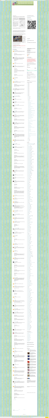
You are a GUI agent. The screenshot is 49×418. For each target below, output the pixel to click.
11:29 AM (15, 226)
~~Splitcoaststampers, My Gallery (30, 332)
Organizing (28, 272)
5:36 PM (14, 271)
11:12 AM (15, 219)
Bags (27, 183)
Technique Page (28, 310)
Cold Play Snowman (29, 113)
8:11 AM (14, 161)
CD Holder (28, 202)
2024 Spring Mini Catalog (29, 169)
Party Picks (28, 277)
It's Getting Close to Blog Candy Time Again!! (31, 110)
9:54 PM (14, 55)
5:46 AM (14, 117)
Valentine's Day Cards (29, 321)
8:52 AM (14, 395)
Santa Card (28, 291)
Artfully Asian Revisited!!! (30, 123)
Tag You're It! (29, 134)
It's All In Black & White (29, 111)
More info (32, 417)
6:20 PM (14, 368)
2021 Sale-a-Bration (29, 161)
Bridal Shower (28, 191)
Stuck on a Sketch (29, 136)
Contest (28, 212)
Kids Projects (28, 248)
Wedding (28, 324)
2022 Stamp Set (28, 165)
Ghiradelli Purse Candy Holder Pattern (31, 114)
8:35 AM (14, 168)
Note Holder (28, 267)
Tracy (14, 296)
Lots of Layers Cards (29, 249)
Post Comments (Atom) (17, 410)
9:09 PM (14, 298)
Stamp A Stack (28, 301)
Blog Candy (29, 101)
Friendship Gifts (28, 227)
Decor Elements (28, 216)
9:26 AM (14, 193)
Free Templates (28, 226)
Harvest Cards (28, 240)
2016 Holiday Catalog (29, 146)
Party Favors (28, 276)
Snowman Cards (28, 298)
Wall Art (28, 323)
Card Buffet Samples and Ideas (29, 197)
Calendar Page (28, 194)
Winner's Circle (28, 328)
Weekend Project (28, 327)
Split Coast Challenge (29, 299)
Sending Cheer (28, 294)
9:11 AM (14, 185)
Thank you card (28, 313)
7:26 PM (14, 288)
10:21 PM (15, 388)
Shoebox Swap (28, 295)
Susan (14, 257)
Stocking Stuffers (28, 305)
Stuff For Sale (28, 306)
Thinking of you (28, 316)
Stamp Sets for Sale (29, 302)
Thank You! (29, 124)
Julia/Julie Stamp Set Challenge (29, 245)
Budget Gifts (28, 193)
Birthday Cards (28, 186)
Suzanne (15, 243)
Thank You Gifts (28, 314)
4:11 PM (14, 263)
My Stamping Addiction (29, 337)
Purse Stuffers (28, 284)
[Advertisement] (24, 11)
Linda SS (15, 217)
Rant (27, 287)
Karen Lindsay (15, 77)
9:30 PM (14, 303)
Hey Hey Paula (15, 374)
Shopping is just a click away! (29, 18)
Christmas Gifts (28, 207)
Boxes (27, 190)
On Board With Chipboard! (30, 112)
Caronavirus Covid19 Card (29, 201)
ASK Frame (28, 180)
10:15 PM (15, 67)
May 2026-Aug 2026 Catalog (29, 256)
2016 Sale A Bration (29, 147)
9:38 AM (14, 196)
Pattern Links (28, 278)
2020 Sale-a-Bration (29, 157)
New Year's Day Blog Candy (29, 266)
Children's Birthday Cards (29, 204)
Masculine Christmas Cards (29, 252)
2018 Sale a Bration (29, 153)
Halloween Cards (28, 237)
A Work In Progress (29, 105)
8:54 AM (14, 175)
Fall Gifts (28, 223)
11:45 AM (15, 230)
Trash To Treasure (28, 320)
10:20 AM (15, 212)
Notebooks (28, 270)
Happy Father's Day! (29, 129)
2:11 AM (14, 106)
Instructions (28, 244)
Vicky (14, 139)
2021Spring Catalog (29, 162)
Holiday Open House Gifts (29, 241)
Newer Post (14, 409)
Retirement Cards (28, 288)
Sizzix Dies (28, 296)
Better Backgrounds (29, 109)
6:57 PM (14, 346)
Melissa (14, 101)
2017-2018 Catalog (28, 150)
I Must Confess (29, 107)
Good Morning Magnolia (29, 234)
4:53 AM (14, 109)
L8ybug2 (15, 146)
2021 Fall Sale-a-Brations (29, 160)
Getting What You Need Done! (30, 106)
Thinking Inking (28, 340)
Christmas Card (28, 205)
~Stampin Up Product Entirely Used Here (30, 143)
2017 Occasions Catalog (29, 149)
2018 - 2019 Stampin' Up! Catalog (30, 151)
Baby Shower (28, 182)
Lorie (14, 65)
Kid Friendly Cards (28, 247)
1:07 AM (14, 94)
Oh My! (28, 132)
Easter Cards (28, 220)
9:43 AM (14, 323)
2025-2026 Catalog (28, 173)
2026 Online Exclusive (29, 175)
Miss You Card (28, 259)
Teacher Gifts (28, 309)
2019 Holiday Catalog (29, 154)
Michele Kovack (15, 308)
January (28, 140)
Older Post (24, 409)
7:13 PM (14, 284)
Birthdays (28, 187)
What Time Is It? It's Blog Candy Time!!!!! (31, 108)
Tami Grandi (15, 143)
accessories (28, 178)
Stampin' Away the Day (29, 339)
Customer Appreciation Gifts (29, 215)
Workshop (28, 330)
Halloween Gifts (28, 238)
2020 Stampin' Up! (28, 158)
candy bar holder (28, 196)
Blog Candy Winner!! (29, 104)
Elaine (14, 180)
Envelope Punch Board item (29, 222)
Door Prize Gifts (28, 219)
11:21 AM (15, 327)
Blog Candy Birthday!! (31, 366)
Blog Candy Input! (29, 130)
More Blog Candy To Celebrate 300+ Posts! (31, 103)
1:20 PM (14, 237)
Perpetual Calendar (29, 280)
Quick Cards (28, 285)
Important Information (29, 102)
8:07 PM (14, 353)
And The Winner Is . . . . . (30, 122)
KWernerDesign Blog (29, 335)
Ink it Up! (28, 333)
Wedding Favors (28, 325)
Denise (14, 174)
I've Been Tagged (28, 243)
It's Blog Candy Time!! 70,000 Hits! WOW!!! (31, 127)
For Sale (28, 225)
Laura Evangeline (15, 246)
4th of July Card (28, 176)
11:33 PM (15, 79)
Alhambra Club (15, 50)
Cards (27, 200)
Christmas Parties (28, 208)
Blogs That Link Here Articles (29, 189)
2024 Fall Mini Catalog (29, 168)
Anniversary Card (28, 179)
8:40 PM (14, 379)
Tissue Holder (28, 319)
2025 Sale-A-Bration (29, 172)
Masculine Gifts (28, 254)
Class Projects (28, 209)
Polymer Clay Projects (29, 283)
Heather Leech (15, 277)
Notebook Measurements (29, 269)
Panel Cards (28, 274)
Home (19, 409)
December (29, 96)
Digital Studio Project (29, 218)
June (28, 100)
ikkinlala (14, 250)
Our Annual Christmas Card (29, 273)
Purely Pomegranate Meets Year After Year (31, 115)
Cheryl (14, 133)
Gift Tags (28, 233)
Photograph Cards (28, 281)
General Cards (28, 230)
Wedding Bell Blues (29, 125)
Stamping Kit (28, 303)
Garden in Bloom (28, 229)
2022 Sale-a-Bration (29, 164)
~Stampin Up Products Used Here (30, 144)
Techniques (28, 312)
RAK (28, 119)
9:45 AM (14, 203)
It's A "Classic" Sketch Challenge (30, 121)
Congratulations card (29, 211)
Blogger (25, 414)
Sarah (14, 98)
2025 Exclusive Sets (29, 171)
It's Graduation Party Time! (30, 126)
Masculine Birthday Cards (29, 251)
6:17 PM (14, 281)
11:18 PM (15, 310)
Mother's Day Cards (29, 263)
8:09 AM (14, 320)
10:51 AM (15, 362)
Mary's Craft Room (28, 336)
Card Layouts (28, 198)
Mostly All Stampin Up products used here (30, 262)
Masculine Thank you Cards (29, 255)
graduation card (28, 236)
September (29, 98)
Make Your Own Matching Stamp (30, 117)
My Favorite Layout (28, 265)
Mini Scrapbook (28, 258)
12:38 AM (15, 90)
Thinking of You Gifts (29, 317)
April (28, 138)
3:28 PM (14, 337)
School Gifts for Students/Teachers (30, 292)
